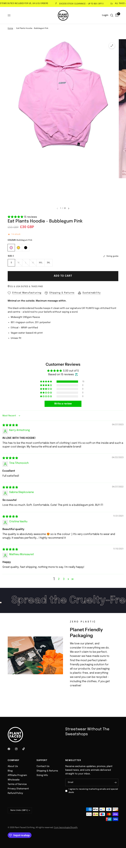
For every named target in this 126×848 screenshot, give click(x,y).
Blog (10, 771)
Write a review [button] (63, 403)
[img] (10, 425)
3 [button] (64, 579)
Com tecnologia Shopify (66, 828)
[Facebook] (11, 749)
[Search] (111, 15)
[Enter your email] (115, 782)
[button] (16, 217)
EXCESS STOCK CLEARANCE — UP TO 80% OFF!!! (75, 4)
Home (10, 28)
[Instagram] (18, 749)
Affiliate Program (17, 775)
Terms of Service (17, 784)
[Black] (25, 247)
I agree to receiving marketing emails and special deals (93, 790)
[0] (116, 15)
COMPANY (14, 760)
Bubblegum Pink (11, 247)
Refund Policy (15, 793)
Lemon (18, 247)
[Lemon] (18, 247)
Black (25, 247)
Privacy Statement (18, 789)
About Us (13, 766)
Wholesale (14, 780)
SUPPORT (42, 760)
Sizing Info (42, 775)
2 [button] (59, 579)
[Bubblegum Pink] (11, 247)
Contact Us (43, 766)
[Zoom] (112, 46)
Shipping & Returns (47, 771)
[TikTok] (25, 748)
